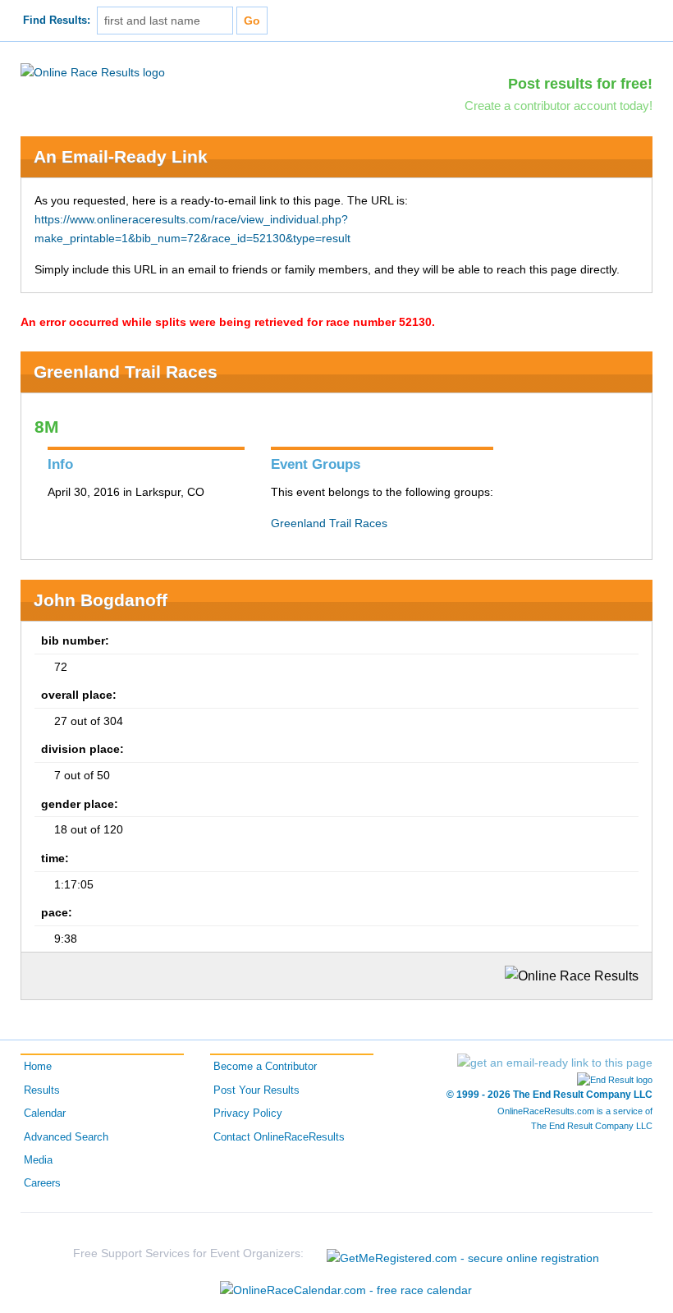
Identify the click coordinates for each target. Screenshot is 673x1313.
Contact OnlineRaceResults (279, 1137)
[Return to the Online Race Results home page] (93, 71)
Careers (42, 1183)
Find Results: (56, 20)
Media (38, 1160)
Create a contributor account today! (558, 105)
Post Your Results (256, 1090)
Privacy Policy (247, 1113)
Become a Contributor (265, 1066)
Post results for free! (580, 84)
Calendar (45, 1113)
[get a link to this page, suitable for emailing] (554, 1062)
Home (38, 1066)
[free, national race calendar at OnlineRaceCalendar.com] (346, 1290)
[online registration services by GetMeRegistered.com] (463, 1253)
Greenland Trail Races (125, 371)
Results (42, 1090)
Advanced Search (66, 1137)
